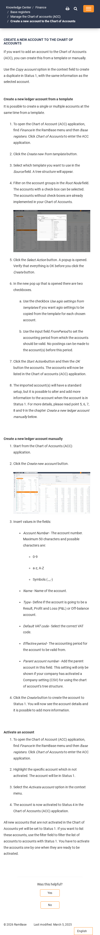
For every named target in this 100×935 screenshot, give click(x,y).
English (82, 931)
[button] (75, 8)
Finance (40, 7)
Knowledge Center (18, 7)
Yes (50, 893)
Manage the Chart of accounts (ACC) (35, 16)
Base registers (20, 12)
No (50, 905)
